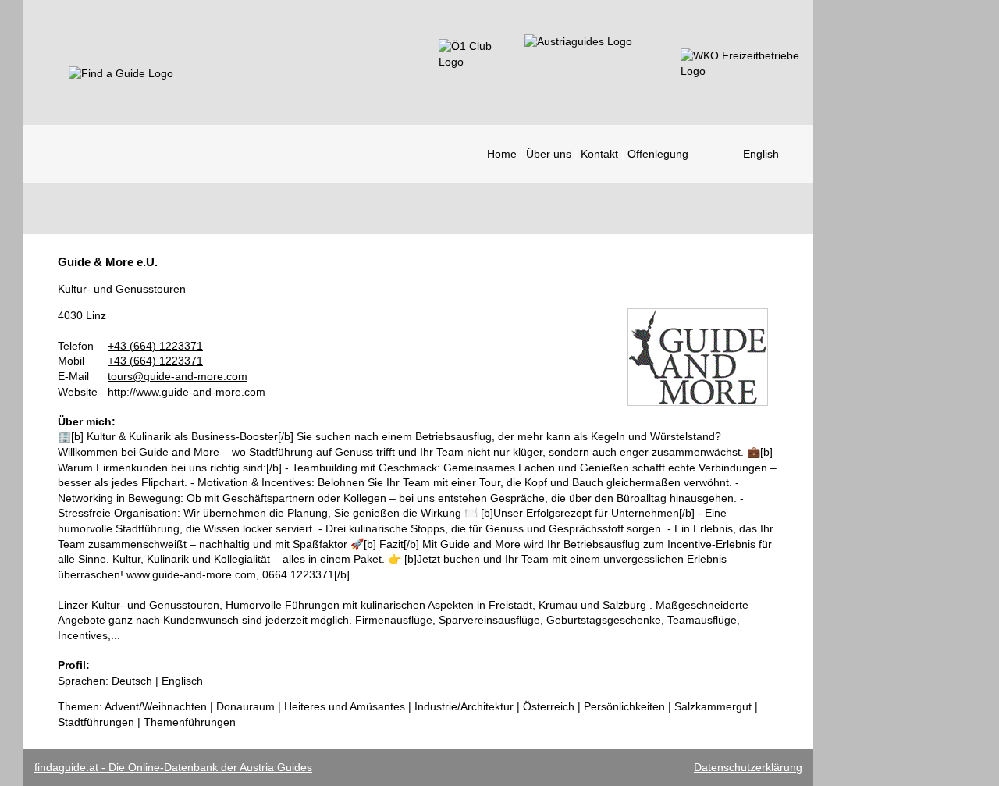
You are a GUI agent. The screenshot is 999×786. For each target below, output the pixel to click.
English (761, 154)
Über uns (548, 154)
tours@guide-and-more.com (177, 376)
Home (502, 154)
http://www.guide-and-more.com (186, 392)
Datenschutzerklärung (748, 767)
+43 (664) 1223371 (155, 346)
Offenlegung (657, 154)
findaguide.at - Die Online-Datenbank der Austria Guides (173, 767)
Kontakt (599, 154)
